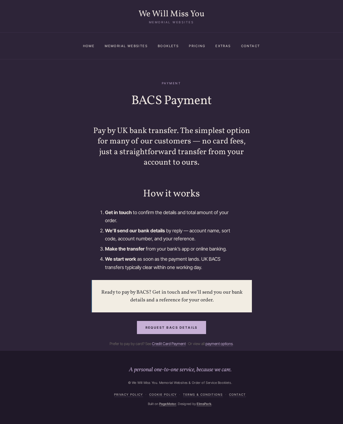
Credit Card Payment (169, 343)
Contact (250, 46)
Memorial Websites (126, 46)
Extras (223, 46)
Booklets (168, 46)
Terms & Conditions (203, 394)
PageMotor (167, 404)
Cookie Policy (163, 394)
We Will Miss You (171, 14)
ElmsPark (204, 404)
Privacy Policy (128, 394)
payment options (219, 343)
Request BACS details (172, 327)
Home (89, 46)
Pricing (197, 46)
